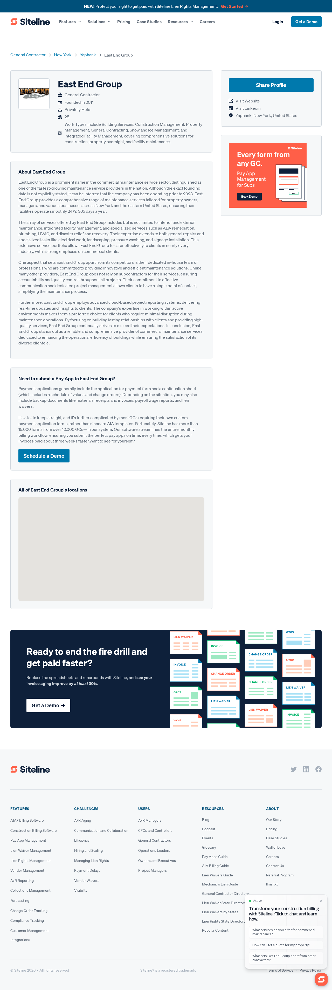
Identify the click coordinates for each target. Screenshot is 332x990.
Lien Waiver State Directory (224, 903)
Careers (207, 21)
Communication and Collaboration (101, 830)
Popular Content (215, 930)
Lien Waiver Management (30, 850)
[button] (70, 21)
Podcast (208, 829)
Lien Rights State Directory (223, 921)
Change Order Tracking (28, 910)
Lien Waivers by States (220, 912)
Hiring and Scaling (88, 850)
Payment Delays (87, 870)
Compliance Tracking (27, 920)
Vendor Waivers (86, 880)
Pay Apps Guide (215, 856)
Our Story (273, 819)
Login (277, 21)
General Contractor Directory (225, 893)
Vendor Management (27, 870)
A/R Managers (150, 820)
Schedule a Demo (44, 456)
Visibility (80, 890)
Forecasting (19, 900)
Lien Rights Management (30, 860)
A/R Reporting (22, 880)
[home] (30, 21)
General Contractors (154, 840)
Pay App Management (28, 840)
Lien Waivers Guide (217, 875)
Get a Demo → (48, 705)
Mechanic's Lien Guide (220, 884)
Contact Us (275, 865)
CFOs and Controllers (155, 830)
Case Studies (149, 21)
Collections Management (30, 890)
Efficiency (81, 840)
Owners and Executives (157, 860)
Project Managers (152, 870)
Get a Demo (306, 21)
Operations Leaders (154, 850)
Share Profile (271, 85)
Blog (205, 819)
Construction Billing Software (33, 830)
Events (207, 838)
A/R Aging (82, 820)
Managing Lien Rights (91, 860)
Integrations (20, 939)
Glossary (209, 847)
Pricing (123, 21)
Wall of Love (275, 847)
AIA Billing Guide (215, 865)
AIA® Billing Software (27, 820)
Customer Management (29, 930)
